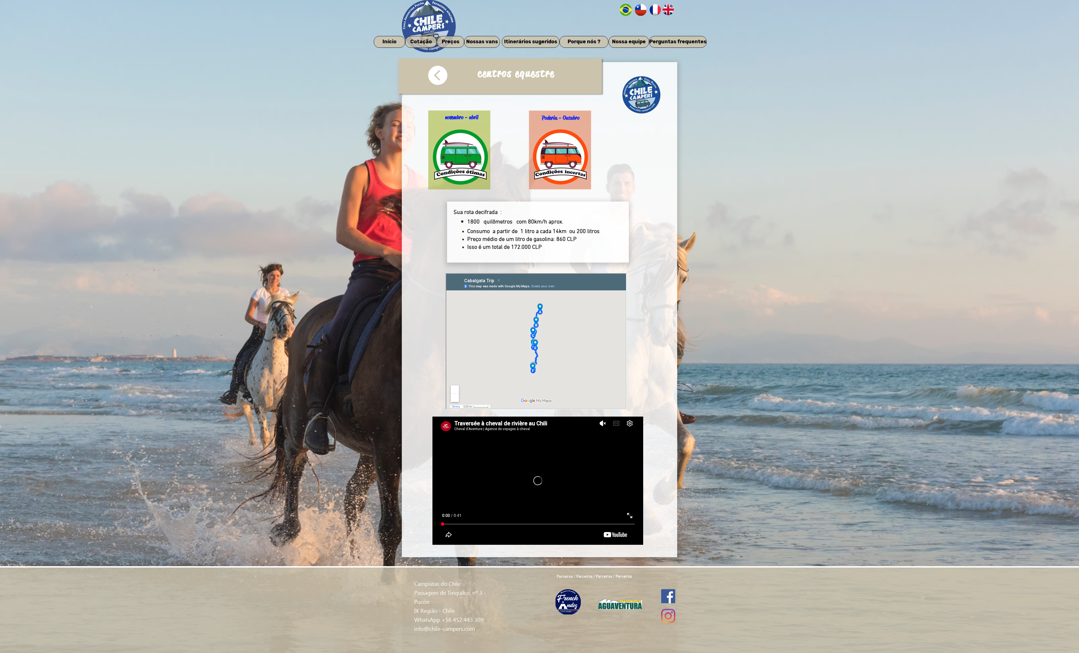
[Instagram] (668, 616)
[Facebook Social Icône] (668, 596)
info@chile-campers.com (444, 628)
